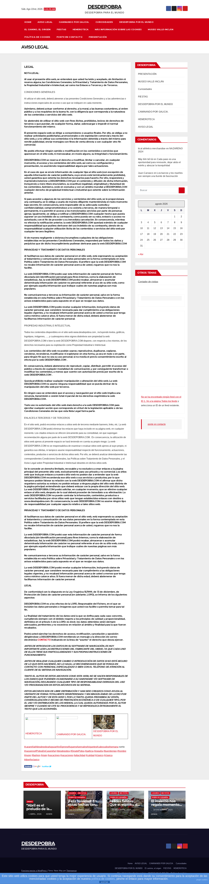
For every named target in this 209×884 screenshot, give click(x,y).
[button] (187, 29)
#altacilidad (79, 755)
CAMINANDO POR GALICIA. (74, 22)
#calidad (90, 755)
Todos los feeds (169, 401)
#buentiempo (110, 751)
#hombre (121, 751)
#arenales (82, 747)
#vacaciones (66, 755)
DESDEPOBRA (104, 7)
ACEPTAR (104, 882)
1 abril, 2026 (35, 814)
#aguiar (52, 747)
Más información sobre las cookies (118, 29)
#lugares (72, 747)
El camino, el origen (37, 29)
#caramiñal (29, 747)
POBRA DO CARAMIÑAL (77, 797)
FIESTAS (61, 29)
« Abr (140, 254)
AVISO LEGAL (45, 22)
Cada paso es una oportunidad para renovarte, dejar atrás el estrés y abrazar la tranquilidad (159, 162)
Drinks (30, 801)
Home (27, 22)
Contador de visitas (148, 281)
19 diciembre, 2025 (163, 810)
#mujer (27, 755)
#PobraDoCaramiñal (45, 751)
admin (49, 814)
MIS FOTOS (82, 793)
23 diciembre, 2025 (80, 810)
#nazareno (29, 751)
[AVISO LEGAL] (28, 766)
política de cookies (103, 878)
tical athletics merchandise (151, 148)
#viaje (44, 755)
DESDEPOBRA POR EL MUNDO (136, 22)
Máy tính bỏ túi (145, 159)
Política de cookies (37, 37)
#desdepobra (42, 747)
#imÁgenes (62, 747)
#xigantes (92, 747)
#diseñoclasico (31, 759)
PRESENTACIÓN (98, 37)
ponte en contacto (70, 37)
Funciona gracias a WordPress (34, 871)
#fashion (36, 755)
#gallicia (89, 751)
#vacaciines (54, 755)
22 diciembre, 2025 (122, 810)
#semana (113, 747)
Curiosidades (104, 22)
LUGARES (72, 793)
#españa (98, 751)
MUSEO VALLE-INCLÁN (160, 29)
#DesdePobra (77, 751)
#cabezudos (103, 747)
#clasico (99, 755)
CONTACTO (44, 639)
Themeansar (71, 871)
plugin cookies (202, 880)
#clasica (108, 755)
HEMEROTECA (81, 29)
